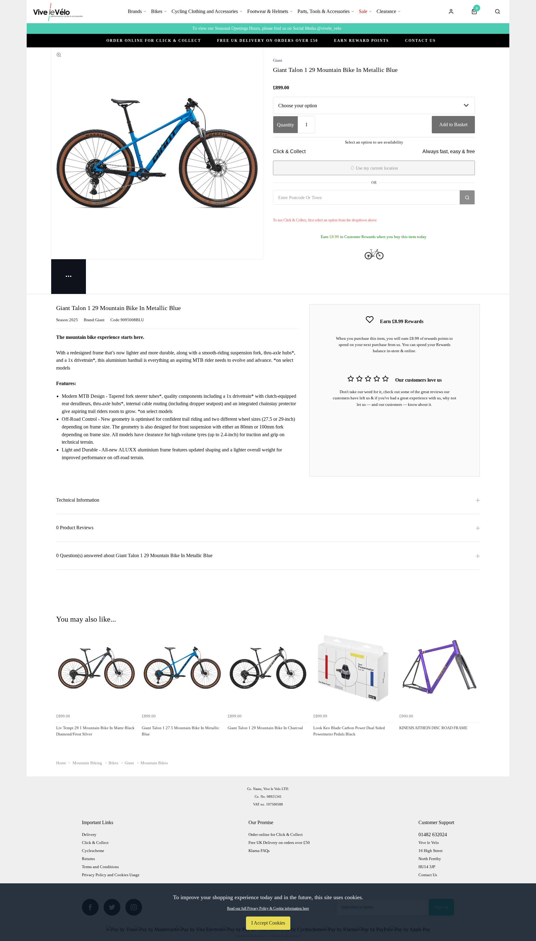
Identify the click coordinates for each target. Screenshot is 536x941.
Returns (88, 858)
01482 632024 (432, 834)
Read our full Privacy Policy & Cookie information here (268, 908)
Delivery (89, 834)
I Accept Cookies (268, 922)
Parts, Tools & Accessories (323, 11)
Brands (135, 11)
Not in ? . (310, 211)
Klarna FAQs (259, 850)
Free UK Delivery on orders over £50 (279, 842)
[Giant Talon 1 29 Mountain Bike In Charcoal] (374, 254)
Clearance (386, 11)
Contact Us (420, 40)
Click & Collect (95, 842)
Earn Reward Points (361, 40)
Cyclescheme (93, 850)
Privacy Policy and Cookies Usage (111, 874)
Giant (277, 60)
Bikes (156, 11)
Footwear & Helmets (267, 11)
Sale (363, 11)
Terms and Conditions (100, 866)
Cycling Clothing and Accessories (205, 11)
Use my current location (376, 168)
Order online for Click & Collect (153, 40)
